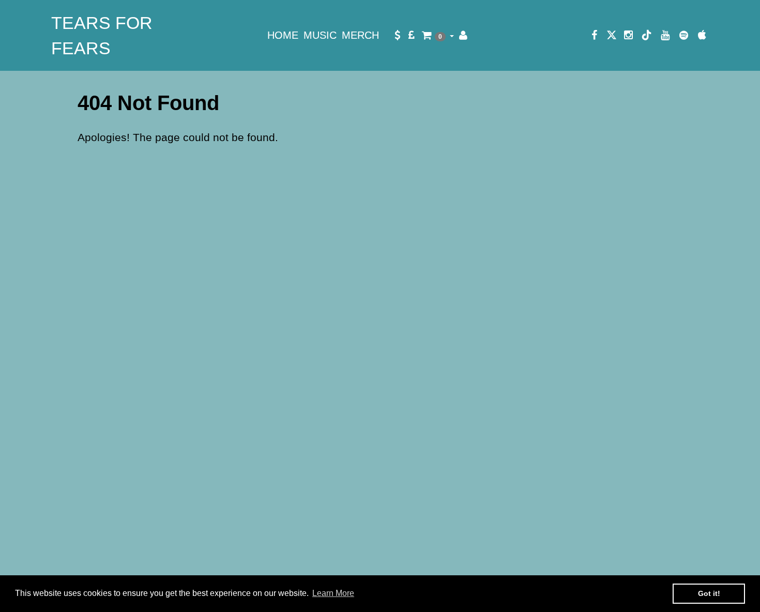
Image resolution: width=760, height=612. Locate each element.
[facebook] (594, 35)
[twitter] (611, 35)
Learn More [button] (333, 593)
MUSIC (320, 35)
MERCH (360, 35)
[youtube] (665, 35)
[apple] (702, 35)
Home (282, 35)
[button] (438, 35)
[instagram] (628, 35)
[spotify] (684, 35)
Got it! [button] (709, 593)
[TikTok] (646, 35)
